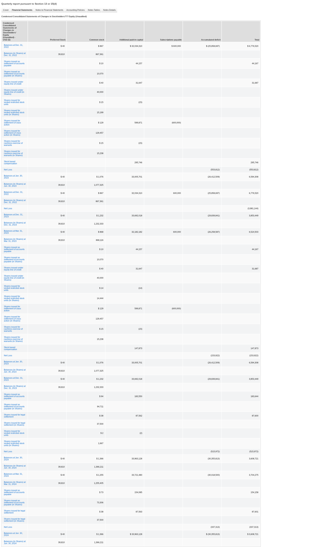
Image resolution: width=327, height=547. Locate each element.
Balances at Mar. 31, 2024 (13, 475)
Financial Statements (21, 10)
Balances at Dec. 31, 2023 (13, 216)
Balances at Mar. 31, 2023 (13, 232)
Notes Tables (93, 10)
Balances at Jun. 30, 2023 (13, 177)
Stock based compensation (10, 162)
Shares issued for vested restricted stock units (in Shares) (14, 112)
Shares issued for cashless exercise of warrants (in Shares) (13, 153)
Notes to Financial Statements (48, 10)
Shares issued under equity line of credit (13, 83)
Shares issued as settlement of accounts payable (14, 63)
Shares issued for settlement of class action (12, 123)
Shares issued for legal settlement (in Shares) (14, 424)
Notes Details (109, 10)
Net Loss (8, 170)
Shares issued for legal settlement (14, 416)
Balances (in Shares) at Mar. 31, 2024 (15, 483)
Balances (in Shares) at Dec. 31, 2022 (15, 54)
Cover (5, 10)
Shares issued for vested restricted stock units (14, 102)
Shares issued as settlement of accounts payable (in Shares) (14, 74)
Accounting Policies (75, 10)
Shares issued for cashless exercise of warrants (13, 143)
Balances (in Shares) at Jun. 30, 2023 (15, 185)
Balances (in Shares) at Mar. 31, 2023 (15, 240)
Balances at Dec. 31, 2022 (13, 46)
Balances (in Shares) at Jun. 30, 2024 (15, 467)
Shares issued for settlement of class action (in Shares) (12, 133)
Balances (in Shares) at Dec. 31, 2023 (15, 224)
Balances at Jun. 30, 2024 (13, 459)
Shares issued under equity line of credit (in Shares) (14, 92)
